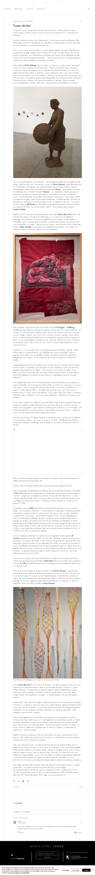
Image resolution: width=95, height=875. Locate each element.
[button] (89, 9)
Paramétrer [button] (66, 870)
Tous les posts (7, 9)
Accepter (86, 870)
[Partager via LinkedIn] (23, 781)
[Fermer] (93, 870)
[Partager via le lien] (28, 781)
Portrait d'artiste (41, 9)
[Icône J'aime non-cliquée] (19, 832)
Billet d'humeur (19, 9)
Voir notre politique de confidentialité (18, 873)
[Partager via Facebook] (14, 781)
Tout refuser (76, 870)
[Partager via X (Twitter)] (18, 781)
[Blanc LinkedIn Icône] (12, 855)
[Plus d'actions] (81, 21)
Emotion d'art (29, 9)
